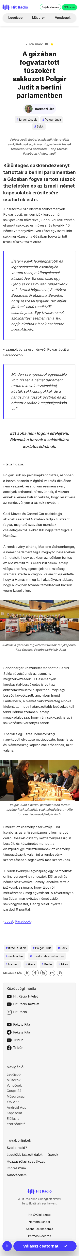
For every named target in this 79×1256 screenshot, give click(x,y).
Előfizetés (69, 7)
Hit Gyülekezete (40, 1214)
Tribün (18, 1040)
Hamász (12, 964)
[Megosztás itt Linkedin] (43, 973)
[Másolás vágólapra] (60, 973)
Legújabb (15, 18)
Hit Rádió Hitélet (25, 996)
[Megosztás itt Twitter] (27, 973)
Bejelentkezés (50, 7)
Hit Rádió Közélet (26, 1004)
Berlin (47, 964)
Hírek (63, 964)
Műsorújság (16, 1096)
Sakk (39, 126)
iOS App (13, 1102)
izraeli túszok (27, 119)
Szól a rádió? (17, 1148)
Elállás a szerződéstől (16, 1121)
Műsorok (39, 18)
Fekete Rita (21, 1024)
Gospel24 (14, 1091)
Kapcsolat (14, 1113)
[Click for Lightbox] (39, 620)
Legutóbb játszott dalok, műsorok (32, 1155)
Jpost (8, 921)
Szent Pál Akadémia (39, 1229)
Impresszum (16, 1168)
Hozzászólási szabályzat (26, 1161)
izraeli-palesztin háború (47, 956)
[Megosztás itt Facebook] (35, 973)
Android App (16, 1107)
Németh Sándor (39, 1221)
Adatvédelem (17, 1175)
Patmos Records (39, 1236)
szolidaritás (14, 956)
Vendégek (63, 18)
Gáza (30, 964)
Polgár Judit (51, 119)
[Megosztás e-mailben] (52, 973)
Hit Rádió (20, 1012)
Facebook (23, 921)
